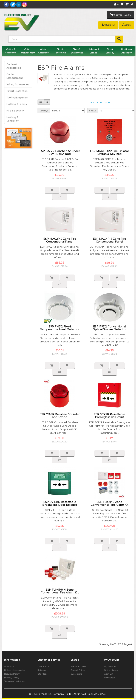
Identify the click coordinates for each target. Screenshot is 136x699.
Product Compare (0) (101, 102)
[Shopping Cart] (127, 4)
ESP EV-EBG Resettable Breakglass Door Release (59, 503)
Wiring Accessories (43, 51)
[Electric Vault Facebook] (6, 4)
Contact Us (43, 666)
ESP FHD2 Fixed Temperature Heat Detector (59, 328)
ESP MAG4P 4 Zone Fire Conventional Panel (109, 240)
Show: (92, 110)
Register (110, 25)
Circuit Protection (60, 51)
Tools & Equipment (77, 51)
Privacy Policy (11, 677)
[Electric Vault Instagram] (24, 4)
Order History (111, 670)
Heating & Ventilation (126, 51)
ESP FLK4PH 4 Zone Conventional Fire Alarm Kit (59, 591)
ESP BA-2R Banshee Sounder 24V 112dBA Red (59, 152)
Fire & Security (110, 51)
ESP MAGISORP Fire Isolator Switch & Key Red (109, 152)
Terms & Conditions (14, 681)
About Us (9, 666)
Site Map (42, 673)
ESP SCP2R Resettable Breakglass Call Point (109, 415)
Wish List (109, 673)
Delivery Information (15, 670)
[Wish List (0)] (122, 4)
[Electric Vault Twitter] (13, 4)
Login (128, 25)
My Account (110, 666)
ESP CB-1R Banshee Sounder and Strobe (60, 415)
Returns (42, 670)
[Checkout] (132, 4)
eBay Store (76, 673)
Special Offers (78, 670)
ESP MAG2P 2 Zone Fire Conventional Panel (59, 240)
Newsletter (109, 677)
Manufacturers (78, 666)
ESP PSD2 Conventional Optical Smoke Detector (109, 328)
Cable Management (28, 51)
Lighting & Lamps (93, 51)
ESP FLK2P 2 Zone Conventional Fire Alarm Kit (109, 503)
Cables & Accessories (10, 51)
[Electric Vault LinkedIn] (18, 4)
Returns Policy (12, 673)
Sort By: (43, 110)
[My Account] (116, 4)
